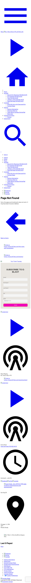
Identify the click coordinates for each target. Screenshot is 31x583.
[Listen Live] (15, 327)
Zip (4, 293)
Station (6, 107)
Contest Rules (11, 106)
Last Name (6, 288)
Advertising (7, 118)
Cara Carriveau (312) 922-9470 (15, 101)
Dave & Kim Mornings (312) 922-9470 (17, 95)
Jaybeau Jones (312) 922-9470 (15, 99)
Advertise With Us (12, 110)
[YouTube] (7, 194)
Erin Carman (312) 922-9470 (14, 96)
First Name (6, 282)
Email (4, 277)
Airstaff (6, 93)
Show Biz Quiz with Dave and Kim (16, 104)
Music (5, 91)
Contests (6, 103)
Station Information (12, 109)
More (2, 546)
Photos (9, 117)
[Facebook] (7, 190)
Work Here (10, 114)
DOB (4, 298)
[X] (6, 192)
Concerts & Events (9, 115)
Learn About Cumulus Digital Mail (16, 112)
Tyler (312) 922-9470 (12, 98)
